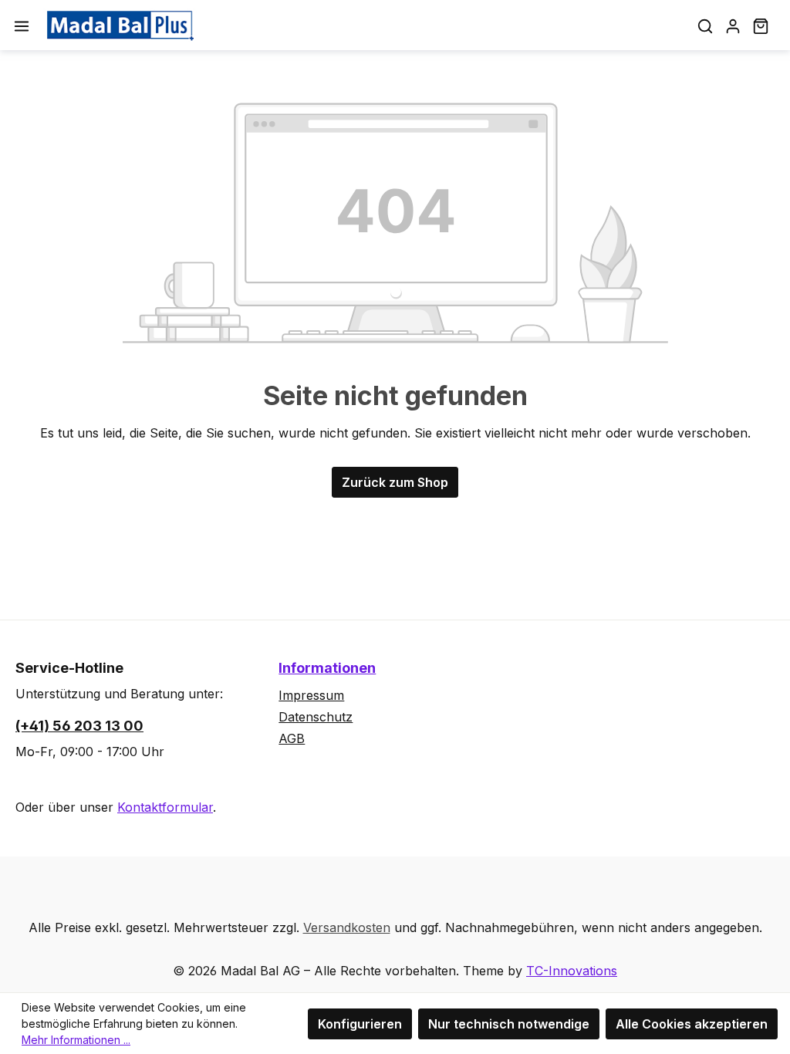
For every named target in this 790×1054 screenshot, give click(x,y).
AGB (292, 738)
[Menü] (21, 25)
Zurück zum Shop (395, 482)
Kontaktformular (165, 807)
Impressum (311, 695)
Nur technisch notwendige (508, 1024)
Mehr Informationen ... (76, 1039)
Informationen (327, 668)
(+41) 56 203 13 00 (79, 726)
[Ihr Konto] (733, 25)
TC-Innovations (571, 970)
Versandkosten (346, 927)
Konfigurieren (360, 1024)
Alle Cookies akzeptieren (692, 1024)
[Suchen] (705, 25)
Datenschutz (316, 717)
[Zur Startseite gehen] (120, 25)
